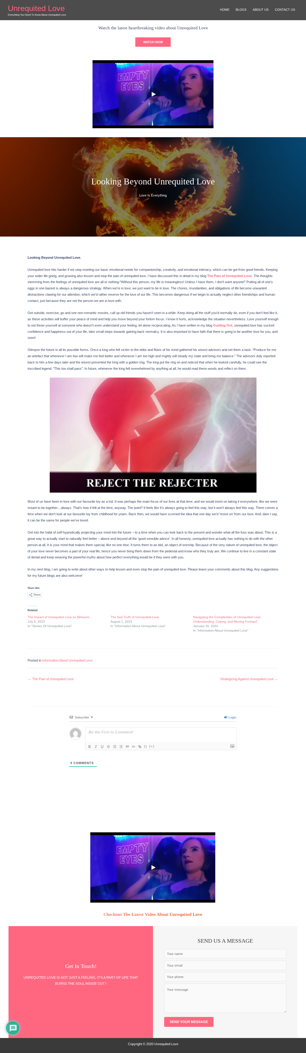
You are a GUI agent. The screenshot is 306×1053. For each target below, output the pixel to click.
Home (224, 9)
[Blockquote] (127, 746)
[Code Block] (133, 746)
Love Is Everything (153, 195)
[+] (151, 746)
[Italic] (96, 746)
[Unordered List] (121, 746)
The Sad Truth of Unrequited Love (134, 617)
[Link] (140, 746)
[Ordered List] (115, 746)
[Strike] (108, 746)
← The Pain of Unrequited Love (51, 679)
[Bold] (89, 746)
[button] (153, 42)
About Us (261, 9)
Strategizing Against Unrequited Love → (249, 679)
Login (232, 717)
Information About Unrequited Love (67, 660)
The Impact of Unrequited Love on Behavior (59, 617)
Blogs (241, 9)
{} (145, 746)
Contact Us (285, 9)
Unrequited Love (36, 8)
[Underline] (102, 746)
